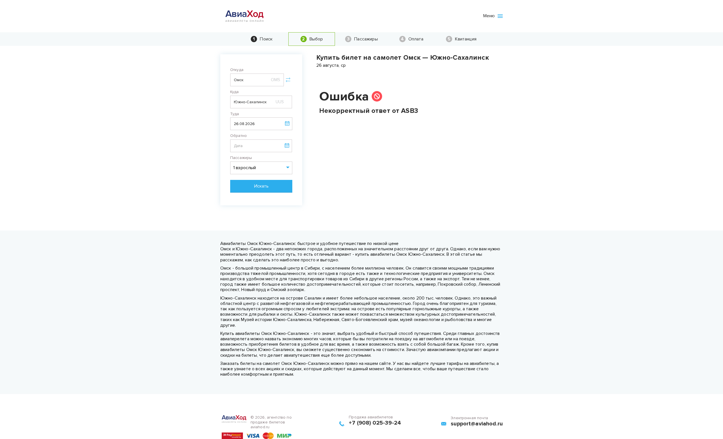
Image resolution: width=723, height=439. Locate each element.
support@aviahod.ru (477, 423)
